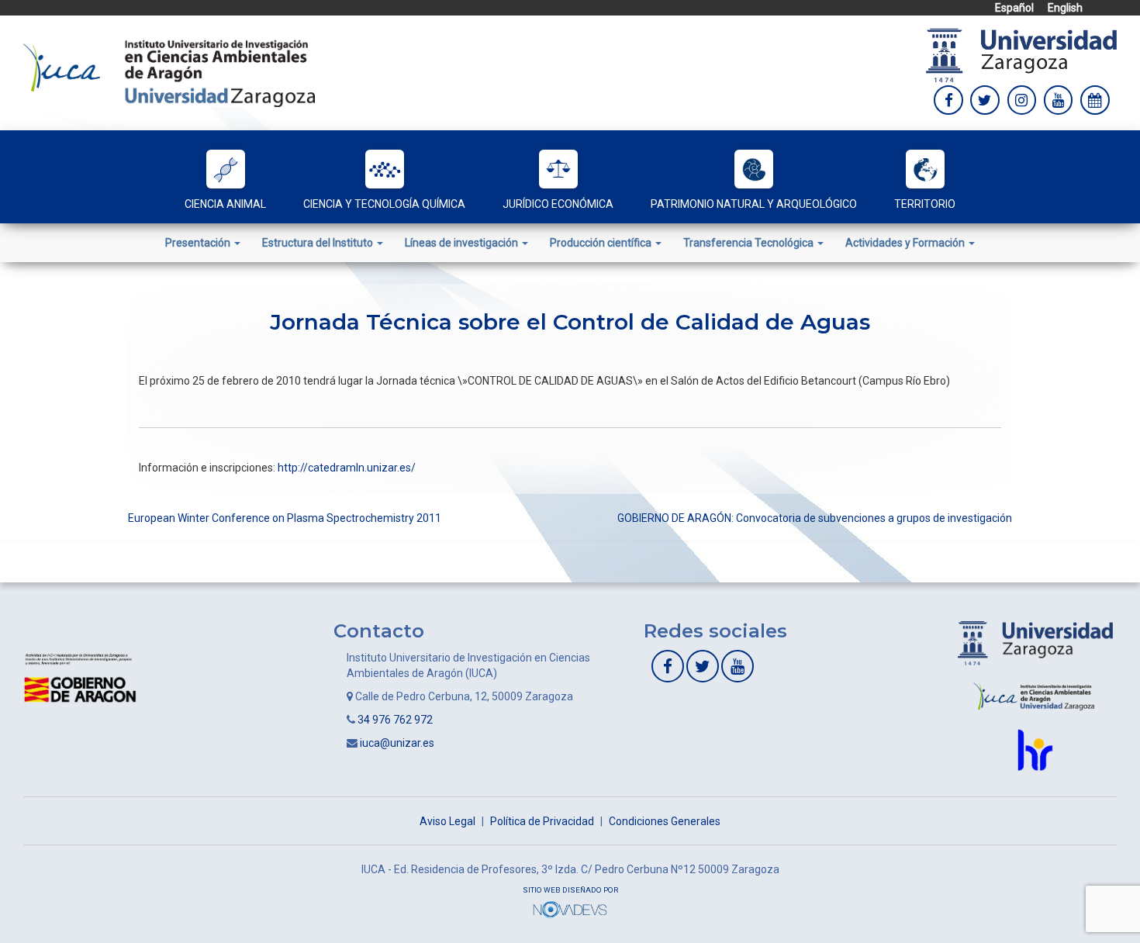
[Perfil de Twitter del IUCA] (985, 100)
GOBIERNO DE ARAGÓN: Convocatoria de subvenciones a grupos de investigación (814, 518)
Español (1014, 8)
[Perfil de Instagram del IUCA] (1022, 100)
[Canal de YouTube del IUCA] (1058, 100)
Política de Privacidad (542, 821)
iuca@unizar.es (397, 743)
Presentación (199, 243)
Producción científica (602, 243)
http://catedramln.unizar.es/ (347, 467)
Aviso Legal (447, 821)
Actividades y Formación (906, 243)
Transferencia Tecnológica (749, 243)
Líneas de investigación (462, 243)
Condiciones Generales (664, 821)
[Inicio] (169, 72)
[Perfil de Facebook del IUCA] (948, 100)
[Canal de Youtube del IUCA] (737, 666)
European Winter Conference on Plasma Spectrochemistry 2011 (284, 518)
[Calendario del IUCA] (1095, 100)
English (1065, 8)
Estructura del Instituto (318, 243)
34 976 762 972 (395, 719)
